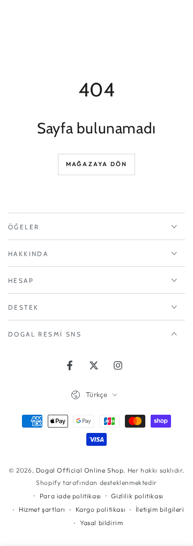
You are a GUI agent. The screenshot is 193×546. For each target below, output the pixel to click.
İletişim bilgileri (160, 509)
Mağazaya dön (96, 164)
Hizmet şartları (42, 509)
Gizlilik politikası (137, 496)
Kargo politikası (101, 509)
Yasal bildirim (101, 523)
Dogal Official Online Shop (80, 470)
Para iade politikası (70, 496)
